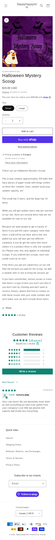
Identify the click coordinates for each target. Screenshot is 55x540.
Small (8, 108)
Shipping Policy (13, 444)
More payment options (27, 147)
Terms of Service (14, 458)
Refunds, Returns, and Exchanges (23, 451)
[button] (6, 5)
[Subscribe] (43, 483)
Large (22, 108)
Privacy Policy (13, 465)
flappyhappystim (22, 534)
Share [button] (9, 308)
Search (9, 438)
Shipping (5, 92)
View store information (16, 162)
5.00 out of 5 (35, 340)
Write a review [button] (27, 371)
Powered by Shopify (38, 534)
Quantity (6, 115)
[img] (9, 390)
